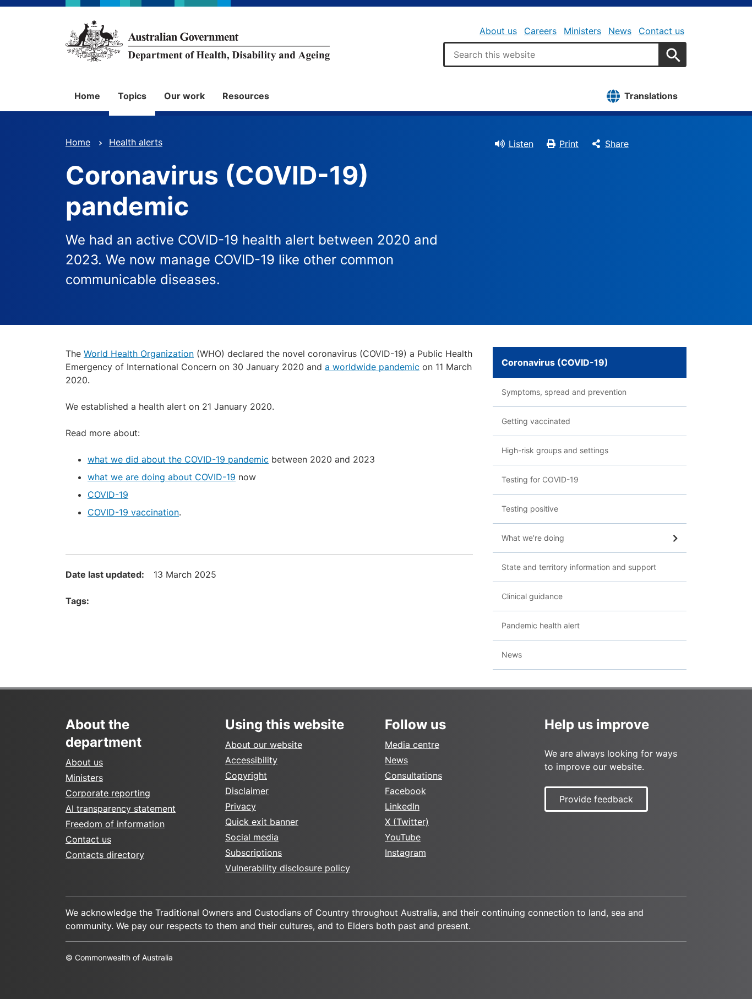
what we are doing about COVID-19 (162, 476)
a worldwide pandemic (372, 366)
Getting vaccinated (536, 421)
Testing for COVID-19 (540, 479)
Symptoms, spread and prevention (564, 392)
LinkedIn (402, 806)
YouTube (403, 837)
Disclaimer (247, 790)
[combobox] (551, 54)
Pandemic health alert (541, 625)
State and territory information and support (579, 567)
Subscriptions (253, 852)
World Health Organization (139, 353)
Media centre (412, 744)
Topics (132, 95)
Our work (184, 95)
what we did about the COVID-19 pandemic (178, 459)
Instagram (405, 852)
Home (87, 95)
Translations (651, 95)
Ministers (582, 30)
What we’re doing (533, 537)
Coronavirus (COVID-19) (555, 362)
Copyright (246, 775)
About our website (263, 744)
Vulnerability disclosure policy (287, 867)
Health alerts (135, 142)
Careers (540, 30)
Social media (252, 837)
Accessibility (251, 759)
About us (498, 30)
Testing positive (530, 508)
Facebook (405, 790)
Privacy (240, 806)
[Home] (198, 41)
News (619, 30)
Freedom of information (115, 823)
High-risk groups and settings (555, 450)
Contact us (661, 30)
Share (617, 143)
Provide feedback (596, 799)
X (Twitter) (407, 821)
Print (569, 143)
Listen (521, 143)
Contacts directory (105, 854)
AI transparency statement (121, 808)
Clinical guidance (532, 596)
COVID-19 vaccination (133, 512)
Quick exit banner (261, 821)
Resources (245, 95)
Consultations (413, 775)
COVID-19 (108, 494)
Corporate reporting (108, 793)
